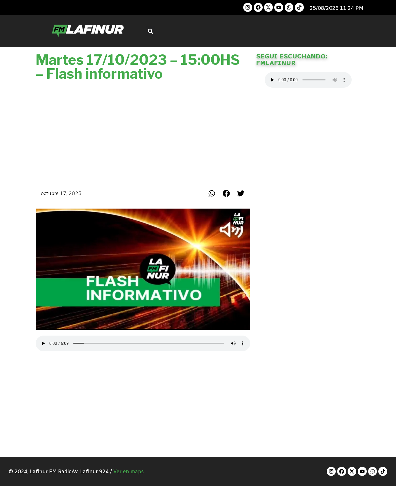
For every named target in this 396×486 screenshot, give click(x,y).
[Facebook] (258, 7)
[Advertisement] (143, 137)
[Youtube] (278, 7)
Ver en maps (128, 471)
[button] (150, 31)
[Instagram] (247, 7)
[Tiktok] (299, 7)
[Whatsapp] (289, 7)
